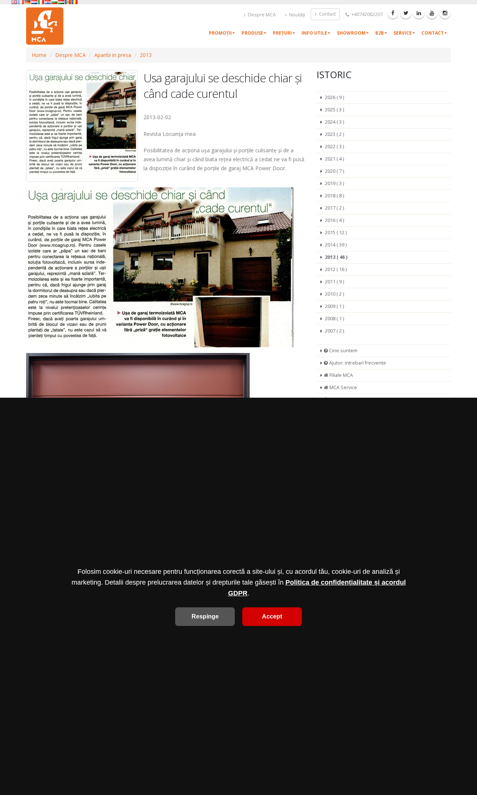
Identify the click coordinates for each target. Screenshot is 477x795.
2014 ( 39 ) (336, 245)
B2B (379, 33)
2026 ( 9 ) (334, 97)
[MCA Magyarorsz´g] (61, 2)
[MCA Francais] (21, 2)
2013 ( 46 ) (336, 257)
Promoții (220, 33)
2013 (146, 54)
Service (403, 33)
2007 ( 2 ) (334, 331)
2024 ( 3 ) (334, 122)
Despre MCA (261, 15)
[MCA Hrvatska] (48, 2)
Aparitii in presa (112, 54)
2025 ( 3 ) (334, 109)
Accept (272, 616)
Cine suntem (342, 350)
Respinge (205, 616)
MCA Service (342, 387)
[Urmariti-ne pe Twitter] (405, 13)
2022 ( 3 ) (334, 146)
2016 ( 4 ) (334, 220)
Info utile (314, 33)
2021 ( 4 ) (334, 159)
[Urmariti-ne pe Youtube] (431, 13)
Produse (252, 33)
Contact (327, 14)
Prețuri (282, 33)
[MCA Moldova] (68, 2)
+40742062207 (366, 14)
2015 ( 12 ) (336, 232)
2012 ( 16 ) (336, 269)
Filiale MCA (340, 375)
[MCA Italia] (41, 2)
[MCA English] (14, 2)
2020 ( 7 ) (334, 171)
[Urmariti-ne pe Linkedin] (418, 13)
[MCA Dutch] (34, 2)
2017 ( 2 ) (334, 208)
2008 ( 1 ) (334, 318)
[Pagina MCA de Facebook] (392, 13)
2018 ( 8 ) (334, 196)
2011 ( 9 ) (334, 282)
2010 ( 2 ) (334, 294)
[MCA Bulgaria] (54, 2)
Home (39, 54)
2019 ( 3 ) (334, 183)
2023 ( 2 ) (334, 134)
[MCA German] (28, 2)
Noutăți (296, 15)
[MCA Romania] (75, 2)
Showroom (351, 33)
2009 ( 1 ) (334, 306)
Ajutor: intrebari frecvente (357, 363)
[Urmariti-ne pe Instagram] (445, 13)
